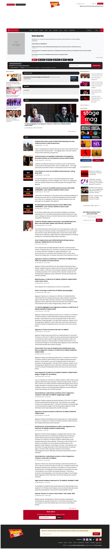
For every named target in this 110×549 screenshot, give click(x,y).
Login (96, 30)
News (31, 30)
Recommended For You (86, 167)
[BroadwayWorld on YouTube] (100, 539)
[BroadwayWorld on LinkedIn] (90, 539)
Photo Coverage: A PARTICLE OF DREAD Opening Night (54, 290)
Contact (70, 542)
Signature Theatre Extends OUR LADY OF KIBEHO (52, 330)
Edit (65, 59)
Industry (41, 30)
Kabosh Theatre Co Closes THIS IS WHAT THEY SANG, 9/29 (55, 493)
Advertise (60, 542)
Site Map (92, 542)
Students (55, 30)
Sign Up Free (96, 65)
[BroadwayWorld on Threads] (97, 539)
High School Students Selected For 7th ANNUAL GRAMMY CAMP (56, 480)
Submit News (81, 542)
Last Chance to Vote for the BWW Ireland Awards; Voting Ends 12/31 (50, 54)
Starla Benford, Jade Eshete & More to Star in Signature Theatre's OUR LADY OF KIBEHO (54, 457)
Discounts (98, 160)
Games (66, 30)
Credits (57, 59)
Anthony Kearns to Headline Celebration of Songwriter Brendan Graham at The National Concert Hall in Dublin (61, 50)
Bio (35, 59)
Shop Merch (11, 4)
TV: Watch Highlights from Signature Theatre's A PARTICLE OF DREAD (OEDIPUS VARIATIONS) (48, 124)
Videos (42, 59)
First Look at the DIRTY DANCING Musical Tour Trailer (96, 92)
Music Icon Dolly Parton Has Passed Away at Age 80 (12, 92)
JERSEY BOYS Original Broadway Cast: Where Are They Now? (12, 116)
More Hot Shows (86, 160)
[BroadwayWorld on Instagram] (87, 539)
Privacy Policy (98, 545)
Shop (60, 30)
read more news (99, 57)
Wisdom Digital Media (79, 545)
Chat (46, 30)
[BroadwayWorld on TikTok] (93, 539)
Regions (87, 542)
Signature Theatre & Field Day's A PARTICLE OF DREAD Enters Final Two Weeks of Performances (56, 260)
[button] (101, 30)
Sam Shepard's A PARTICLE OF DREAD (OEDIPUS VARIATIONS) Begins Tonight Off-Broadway (56, 373)
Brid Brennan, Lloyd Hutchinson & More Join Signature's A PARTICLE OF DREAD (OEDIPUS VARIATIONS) (55, 427)
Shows (35, 30)
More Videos (71, 131)
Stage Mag (72, 30)
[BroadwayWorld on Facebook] (84, 539)
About (65, 542)
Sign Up (59, 517)
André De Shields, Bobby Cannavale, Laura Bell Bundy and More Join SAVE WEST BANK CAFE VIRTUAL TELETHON (55, 222)
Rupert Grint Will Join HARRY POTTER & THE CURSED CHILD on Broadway (13, 80)
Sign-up (94, 3)
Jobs (50, 30)
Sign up (99, 220)
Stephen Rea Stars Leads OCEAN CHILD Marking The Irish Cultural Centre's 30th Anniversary (56, 46)
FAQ (71, 59)
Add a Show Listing (20, 4)
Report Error (99, 543)
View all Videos (84, 105)
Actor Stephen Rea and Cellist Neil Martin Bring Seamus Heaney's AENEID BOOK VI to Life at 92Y (54, 241)
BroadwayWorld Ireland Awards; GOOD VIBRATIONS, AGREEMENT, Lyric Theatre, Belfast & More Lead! (53, 206)
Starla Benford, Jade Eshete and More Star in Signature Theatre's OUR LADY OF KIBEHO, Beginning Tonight (54, 394)
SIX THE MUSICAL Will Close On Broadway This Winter (13, 104)
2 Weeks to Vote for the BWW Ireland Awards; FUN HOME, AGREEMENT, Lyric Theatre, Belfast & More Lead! (55, 189)
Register (89, 30)
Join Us (75, 542)
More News (72, 508)
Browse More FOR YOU (91, 205)
